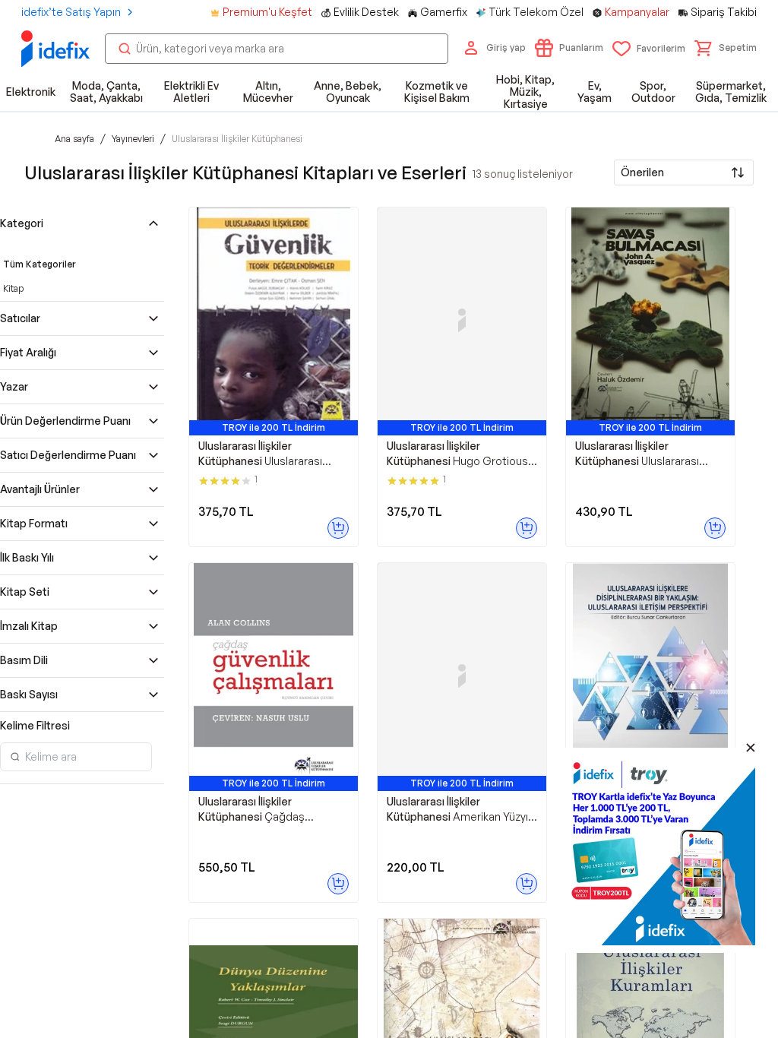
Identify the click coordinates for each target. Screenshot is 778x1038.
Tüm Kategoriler (39, 264)
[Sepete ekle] (338, 528)
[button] (725, 48)
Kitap (13, 288)
